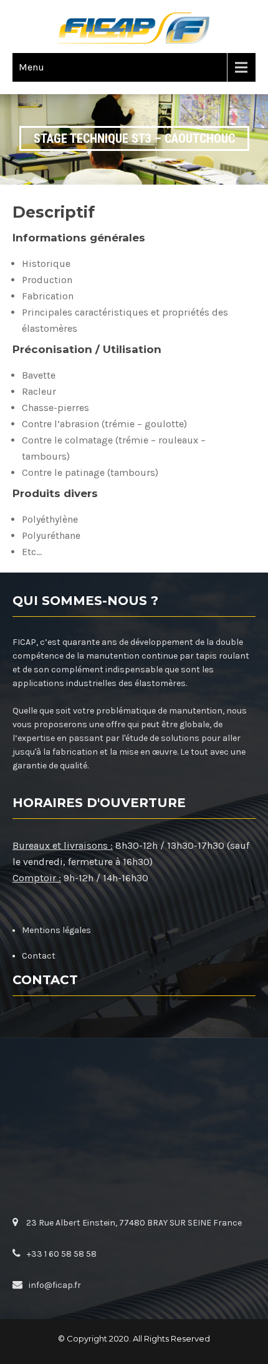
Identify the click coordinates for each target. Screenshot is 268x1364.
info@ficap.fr (55, 1285)
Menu (31, 67)
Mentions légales (56, 930)
